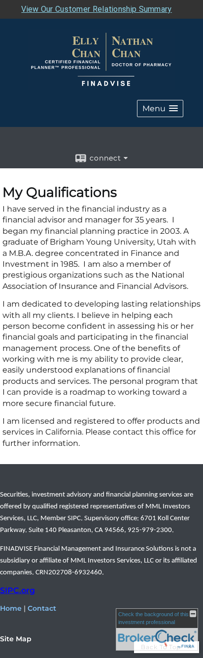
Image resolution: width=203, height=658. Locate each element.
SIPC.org (17, 590)
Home (11, 608)
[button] (160, 108)
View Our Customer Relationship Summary (96, 9)
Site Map (16, 638)
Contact (42, 608)
